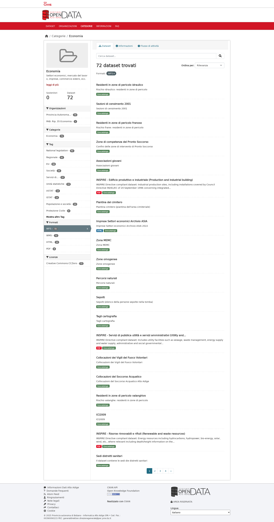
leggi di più (52, 84)
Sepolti (100, 297)
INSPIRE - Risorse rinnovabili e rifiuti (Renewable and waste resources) (140, 434)
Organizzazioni (68, 26)
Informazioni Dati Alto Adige (63, 487)
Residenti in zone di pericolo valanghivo (121, 395)
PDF (99, 192)
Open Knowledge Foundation (123, 490)
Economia (76, 36)
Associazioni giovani (108, 161)
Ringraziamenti (55, 497)
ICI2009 (101, 414)
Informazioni (103, 26)
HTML (99, 230)
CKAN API (112, 487)
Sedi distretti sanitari (109, 456)
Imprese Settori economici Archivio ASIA (121, 221)
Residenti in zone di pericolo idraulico (119, 85)
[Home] (46, 36)
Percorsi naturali (106, 278)
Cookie (51, 510)
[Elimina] (114, 73)
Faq (117, 26)
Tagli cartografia (106, 316)
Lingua (174, 508)
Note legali (53, 500)
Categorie (86, 26)
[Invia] (220, 56)
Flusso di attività (149, 46)
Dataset (50, 26)
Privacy (51, 504)
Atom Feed (52, 494)
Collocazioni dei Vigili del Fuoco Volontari (121, 357)
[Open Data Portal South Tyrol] (62, 14)
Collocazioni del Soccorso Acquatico (118, 376)
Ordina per (187, 65)
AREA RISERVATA (182, 501)
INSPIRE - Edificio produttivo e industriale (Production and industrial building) (144, 180)
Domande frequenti (57, 490)
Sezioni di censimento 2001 (113, 104)
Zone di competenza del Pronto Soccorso (122, 142)
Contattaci (53, 507)
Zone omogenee (106, 259)
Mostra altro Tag (55, 216)
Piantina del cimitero (109, 202)
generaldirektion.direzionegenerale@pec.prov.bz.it (87, 518)
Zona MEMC (103, 240)
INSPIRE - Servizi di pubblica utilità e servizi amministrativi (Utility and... (141, 335)
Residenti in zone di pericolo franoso (119, 123)
